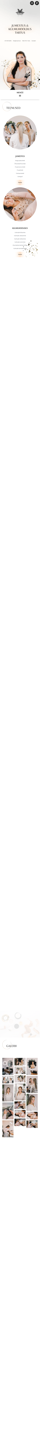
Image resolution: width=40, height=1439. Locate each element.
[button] (20, 95)
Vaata (20, 183)
